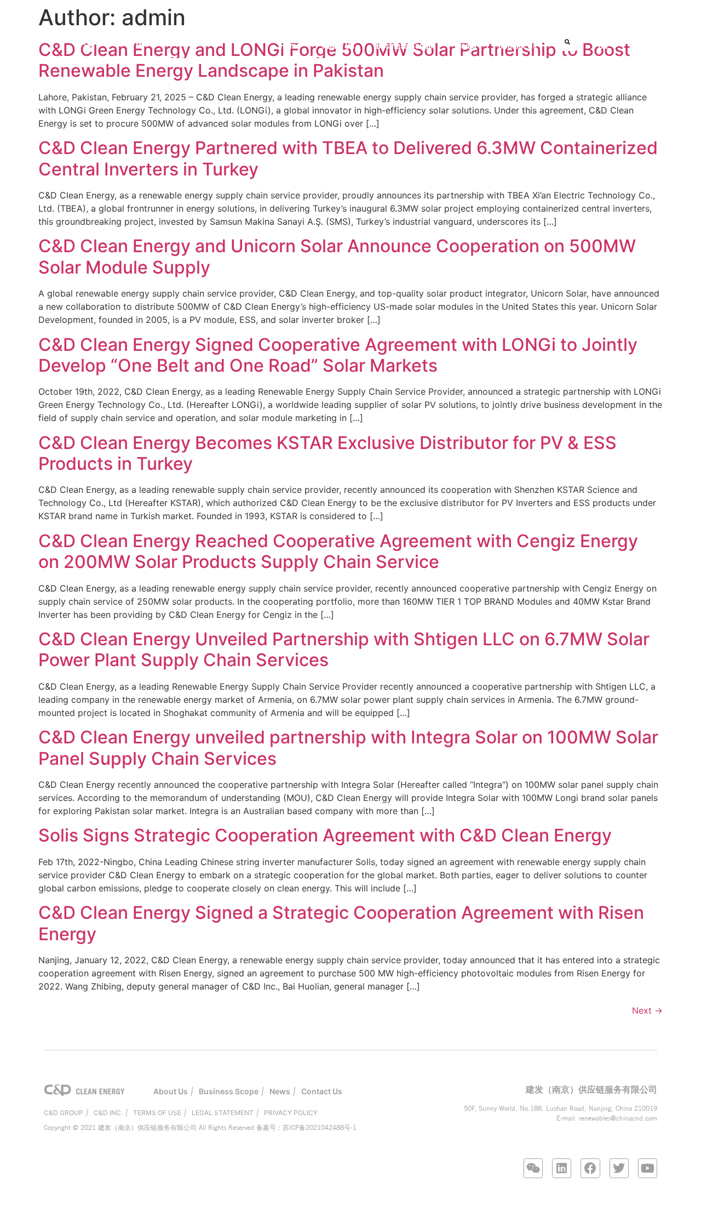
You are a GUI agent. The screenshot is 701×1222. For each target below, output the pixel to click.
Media (465, 45)
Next (647, 1010)
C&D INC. (108, 1113)
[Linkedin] (561, 1168)
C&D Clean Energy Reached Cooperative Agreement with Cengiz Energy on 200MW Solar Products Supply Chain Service (338, 551)
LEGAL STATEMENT (223, 1113)
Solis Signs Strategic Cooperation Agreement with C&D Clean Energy (325, 835)
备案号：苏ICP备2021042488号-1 (306, 1127)
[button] (568, 42)
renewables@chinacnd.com (618, 1118)
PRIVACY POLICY (291, 1113)
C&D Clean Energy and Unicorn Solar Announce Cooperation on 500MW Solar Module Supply (337, 256)
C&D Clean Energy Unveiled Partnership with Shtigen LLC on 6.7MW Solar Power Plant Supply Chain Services (344, 649)
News (279, 1091)
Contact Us (517, 45)
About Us (338, 45)
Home (290, 45)
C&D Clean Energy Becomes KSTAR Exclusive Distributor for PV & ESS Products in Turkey (327, 453)
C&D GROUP (63, 1113)
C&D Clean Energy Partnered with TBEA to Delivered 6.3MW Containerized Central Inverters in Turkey (348, 158)
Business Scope (404, 45)
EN (603, 45)
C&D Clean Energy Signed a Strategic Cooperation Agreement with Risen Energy (341, 923)
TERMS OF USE (157, 1113)
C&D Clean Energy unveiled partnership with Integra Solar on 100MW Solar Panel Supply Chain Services (348, 747)
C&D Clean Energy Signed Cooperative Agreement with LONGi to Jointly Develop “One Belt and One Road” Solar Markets (337, 355)
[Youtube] (647, 1168)
